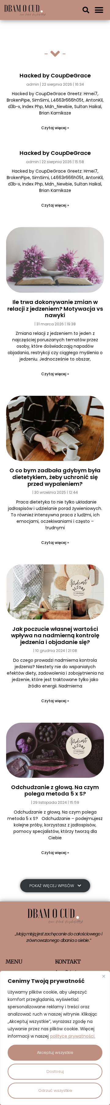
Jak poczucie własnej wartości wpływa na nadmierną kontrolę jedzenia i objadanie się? (55, 635)
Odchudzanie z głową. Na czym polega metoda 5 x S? (55, 790)
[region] (55, 1038)
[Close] (103, 976)
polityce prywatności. (72, 1036)
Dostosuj (55, 1071)
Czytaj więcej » (55, 127)
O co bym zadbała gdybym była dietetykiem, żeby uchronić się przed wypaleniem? (55, 476)
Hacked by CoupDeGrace (55, 75)
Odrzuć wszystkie (55, 1090)
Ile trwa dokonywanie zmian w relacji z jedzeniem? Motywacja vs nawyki (55, 308)
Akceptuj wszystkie (55, 1052)
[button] (86, 10)
